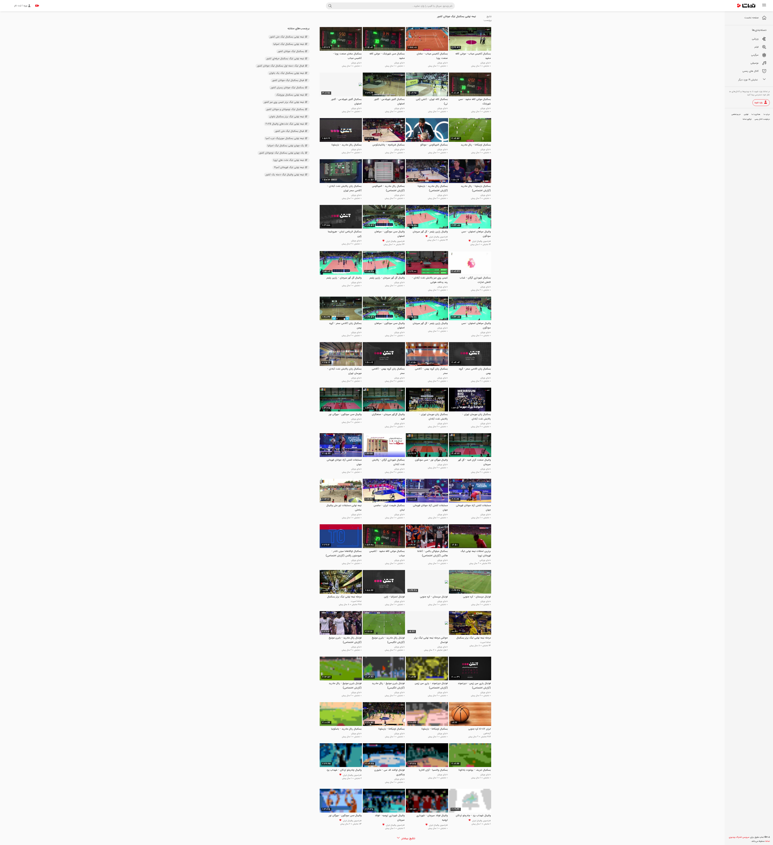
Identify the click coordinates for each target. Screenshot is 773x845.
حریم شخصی (736, 114)
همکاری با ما (755, 114)
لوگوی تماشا (747, 119)
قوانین (746, 114)
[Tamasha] (746, 5)
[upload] (37, 5)
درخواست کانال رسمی (762, 119)
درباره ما (767, 114)
